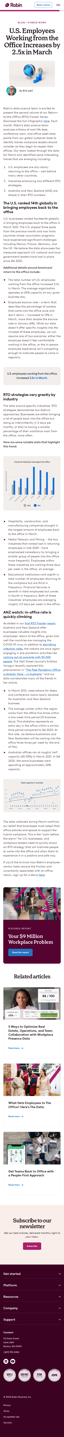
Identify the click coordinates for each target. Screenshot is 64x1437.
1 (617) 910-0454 (11, 1352)
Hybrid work (37, 22)
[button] (58, 5)
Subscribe (32, 1246)
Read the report (20, 952)
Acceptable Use (11, 1417)
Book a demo (43, 5)
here (47, 121)
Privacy (7, 1405)
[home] (12, 5)
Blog (21, 22)
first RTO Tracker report (40, 623)
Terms (6, 1411)
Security (7, 1422)
